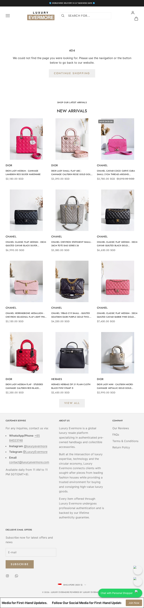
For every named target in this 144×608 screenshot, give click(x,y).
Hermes (56, 379)
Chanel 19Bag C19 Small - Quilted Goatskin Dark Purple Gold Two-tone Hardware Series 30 (70, 315)
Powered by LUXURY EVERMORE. (86, 592)
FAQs (115, 434)
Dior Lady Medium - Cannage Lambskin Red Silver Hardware (23, 172)
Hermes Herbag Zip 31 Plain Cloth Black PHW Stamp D (71, 386)
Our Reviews (120, 428)
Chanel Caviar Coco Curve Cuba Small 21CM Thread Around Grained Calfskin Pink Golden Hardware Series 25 (116, 172)
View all (72, 403)
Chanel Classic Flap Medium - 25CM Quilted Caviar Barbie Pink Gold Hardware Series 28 (117, 315)
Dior (9, 165)
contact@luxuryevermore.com (29, 462)
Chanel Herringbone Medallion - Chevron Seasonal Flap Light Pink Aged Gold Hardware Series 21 (26, 315)
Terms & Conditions (125, 441)
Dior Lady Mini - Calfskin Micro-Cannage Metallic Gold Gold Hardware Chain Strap (115, 386)
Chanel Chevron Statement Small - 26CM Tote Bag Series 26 (71, 243)
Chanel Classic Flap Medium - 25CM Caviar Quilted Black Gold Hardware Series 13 (117, 243)
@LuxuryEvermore (35, 451)
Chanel (102, 165)
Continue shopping (72, 73)
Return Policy (121, 447)
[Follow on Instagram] (7, 576)
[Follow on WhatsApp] (16, 576)
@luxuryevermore (35, 446)
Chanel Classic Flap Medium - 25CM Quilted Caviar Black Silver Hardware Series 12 (26, 243)
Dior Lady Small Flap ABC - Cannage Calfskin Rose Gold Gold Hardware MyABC (71, 172)
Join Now (134, 602)
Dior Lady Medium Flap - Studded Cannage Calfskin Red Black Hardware (24, 386)
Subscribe (20, 564)
